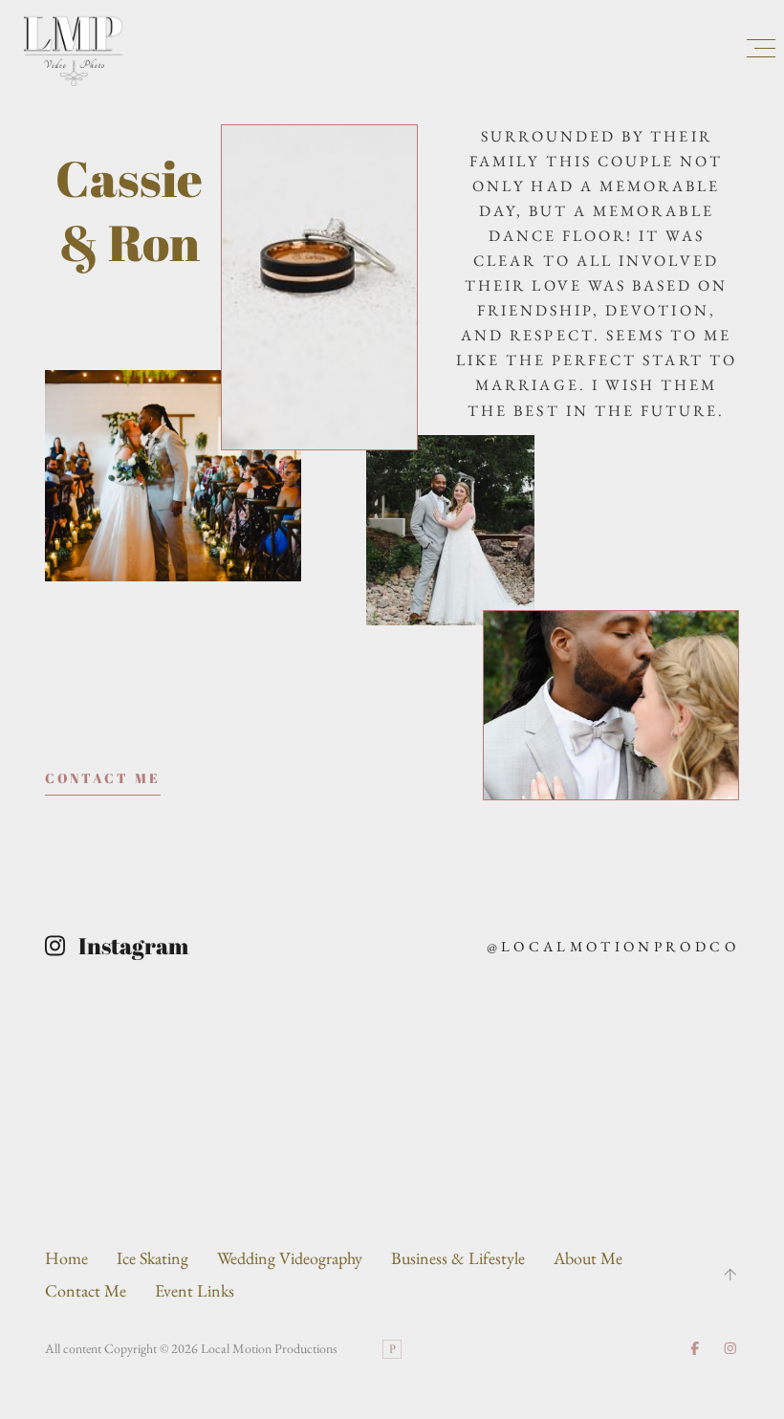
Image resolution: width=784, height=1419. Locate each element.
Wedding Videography (289, 1258)
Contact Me (85, 1290)
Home (66, 1258)
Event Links (194, 1290)
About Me (588, 1258)
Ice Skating (152, 1258)
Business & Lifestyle (458, 1258)
